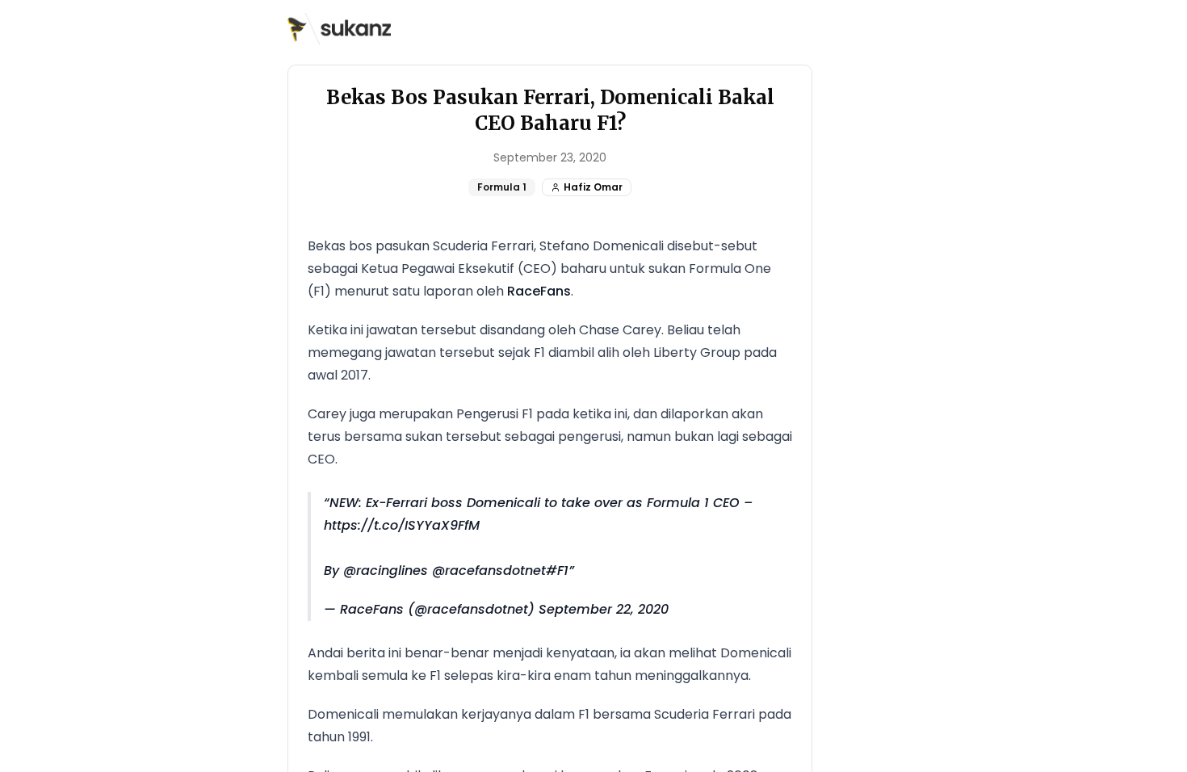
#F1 (557, 570)
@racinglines (385, 570)
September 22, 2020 (604, 609)
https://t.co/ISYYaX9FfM (402, 525)
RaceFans (539, 291)
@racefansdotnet (489, 570)
